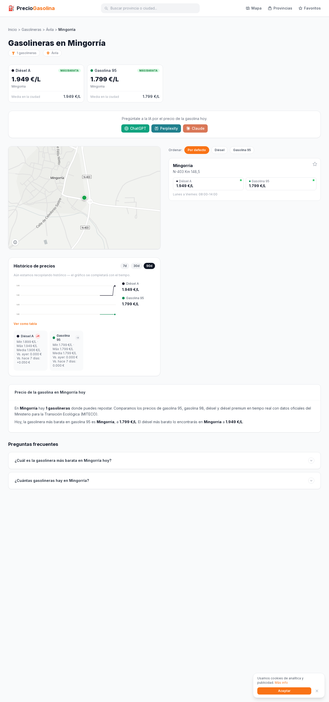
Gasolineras (31, 29)
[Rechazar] (317, 691)
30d (136, 266)
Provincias (282, 8)
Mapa (256, 8)
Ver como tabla (25, 324)
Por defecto (197, 150)
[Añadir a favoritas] (314, 164)
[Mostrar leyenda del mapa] (15, 242)
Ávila (50, 29)
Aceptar (284, 691)
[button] (84, 197)
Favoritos (312, 8)
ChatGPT (138, 128)
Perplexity (169, 128)
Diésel (219, 150)
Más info (281, 682)
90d (149, 266)
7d (125, 266)
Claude (198, 128)
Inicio (12, 29)
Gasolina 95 (242, 150)
